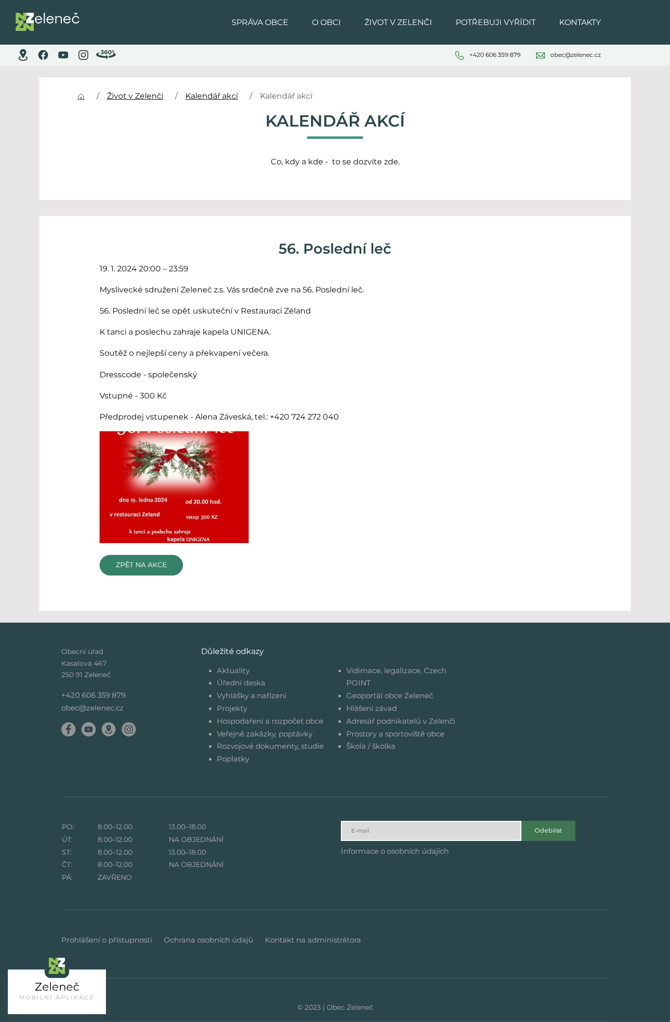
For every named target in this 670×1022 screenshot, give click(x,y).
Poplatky (233, 758)
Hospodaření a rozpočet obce (270, 721)
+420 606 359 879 (93, 695)
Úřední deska (241, 682)
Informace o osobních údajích (395, 851)
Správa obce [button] (260, 22)
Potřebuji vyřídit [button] (496, 22)
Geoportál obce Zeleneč (389, 695)
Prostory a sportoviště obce (395, 733)
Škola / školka (370, 746)
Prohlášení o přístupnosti (106, 939)
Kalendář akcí (211, 96)
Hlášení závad (371, 708)
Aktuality (233, 670)
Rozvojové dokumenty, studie (270, 746)
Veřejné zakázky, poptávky (264, 733)
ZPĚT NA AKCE (141, 564)
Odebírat (548, 830)
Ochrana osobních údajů (208, 939)
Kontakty (580, 22)
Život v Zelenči (135, 96)
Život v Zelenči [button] (398, 22)
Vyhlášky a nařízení (251, 695)
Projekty (232, 708)
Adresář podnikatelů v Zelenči (400, 721)
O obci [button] (326, 22)
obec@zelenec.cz (92, 707)
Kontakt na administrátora (313, 939)
